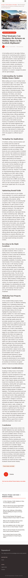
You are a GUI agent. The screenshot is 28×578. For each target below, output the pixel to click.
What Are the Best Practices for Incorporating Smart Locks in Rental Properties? (13, 530)
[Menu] (25, 1)
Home (2, 559)
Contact (3, 569)
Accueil (3, 4)
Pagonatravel (5, 550)
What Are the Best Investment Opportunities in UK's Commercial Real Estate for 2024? (13, 506)
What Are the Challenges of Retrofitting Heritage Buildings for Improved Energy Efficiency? (12, 512)
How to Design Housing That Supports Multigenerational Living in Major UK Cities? (13, 517)
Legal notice (4, 567)
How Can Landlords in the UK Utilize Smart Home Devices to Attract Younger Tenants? (13, 526)
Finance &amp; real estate (11, 4)
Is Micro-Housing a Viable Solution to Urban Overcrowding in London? (13, 501)
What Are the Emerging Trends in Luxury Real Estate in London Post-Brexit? (13, 521)
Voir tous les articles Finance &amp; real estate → (13, 482)
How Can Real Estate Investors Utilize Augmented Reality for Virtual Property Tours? (12, 536)
